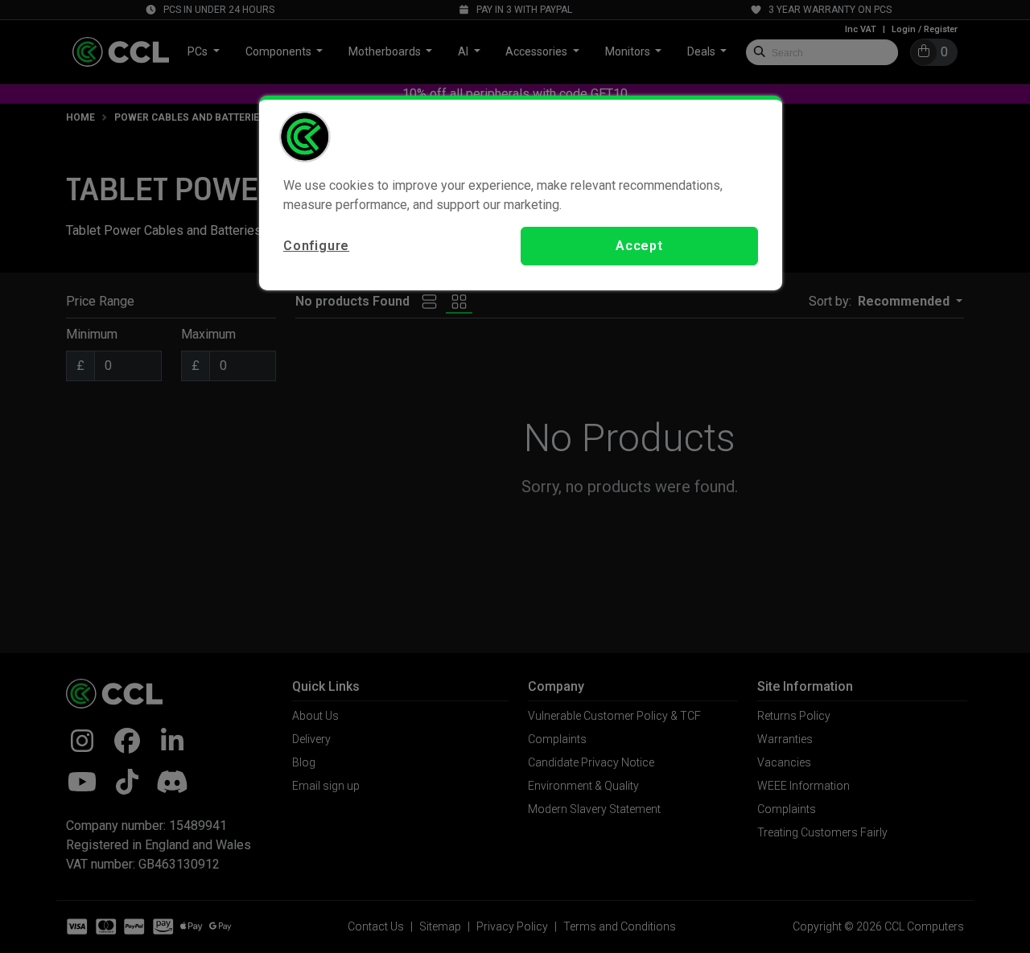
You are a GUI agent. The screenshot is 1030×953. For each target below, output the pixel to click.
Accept (639, 245)
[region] (520, 193)
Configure (316, 245)
